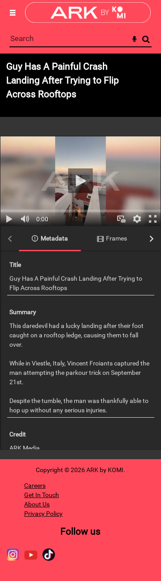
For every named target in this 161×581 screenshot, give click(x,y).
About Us (37, 504)
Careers (35, 485)
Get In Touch (41, 494)
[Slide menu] (12, 12)
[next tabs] (152, 239)
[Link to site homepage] (88, 20)
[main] (80, 256)
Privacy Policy (43, 513)
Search (146, 39)
